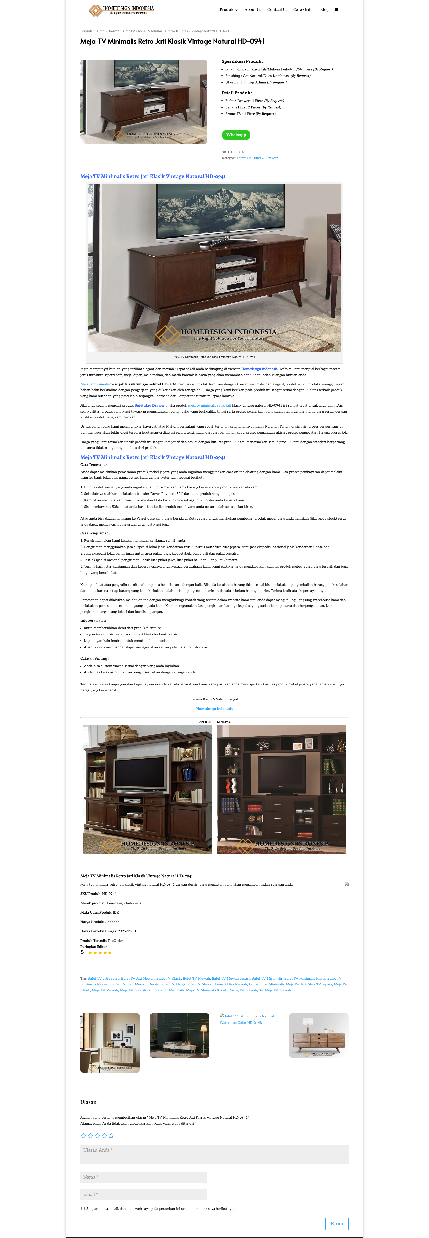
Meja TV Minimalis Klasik (206, 990)
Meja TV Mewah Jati (136, 990)
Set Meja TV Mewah (275, 990)
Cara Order (303, 10)
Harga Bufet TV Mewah (195, 984)
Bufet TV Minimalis (267, 978)
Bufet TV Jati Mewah (138, 978)
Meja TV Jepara (320, 984)
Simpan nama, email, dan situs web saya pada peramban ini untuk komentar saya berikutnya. (160, 1209)
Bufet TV (128, 31)
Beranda (86, 31)
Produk (226, 10)
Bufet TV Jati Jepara (103, 978)
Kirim (337, 1224)
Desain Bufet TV (161, 984)
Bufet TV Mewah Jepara (231, 978)
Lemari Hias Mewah (231, 984)
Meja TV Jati (296, 984)
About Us (253, 10)
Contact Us (277, 10)
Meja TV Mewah (105, 990)
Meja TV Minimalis (169, 990)
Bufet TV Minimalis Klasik (305, 978)
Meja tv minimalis (95, 384)
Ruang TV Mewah (243, 990)
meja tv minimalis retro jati (209, 405)
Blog (324, 10)
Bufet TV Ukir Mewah (129, 984)
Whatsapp (236, 135)
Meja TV (90, 457)
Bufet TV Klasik (168, 978)
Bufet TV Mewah (196, 978)
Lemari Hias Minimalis (266, 984)
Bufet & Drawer (107, 31)
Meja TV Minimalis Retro (110, 176)
